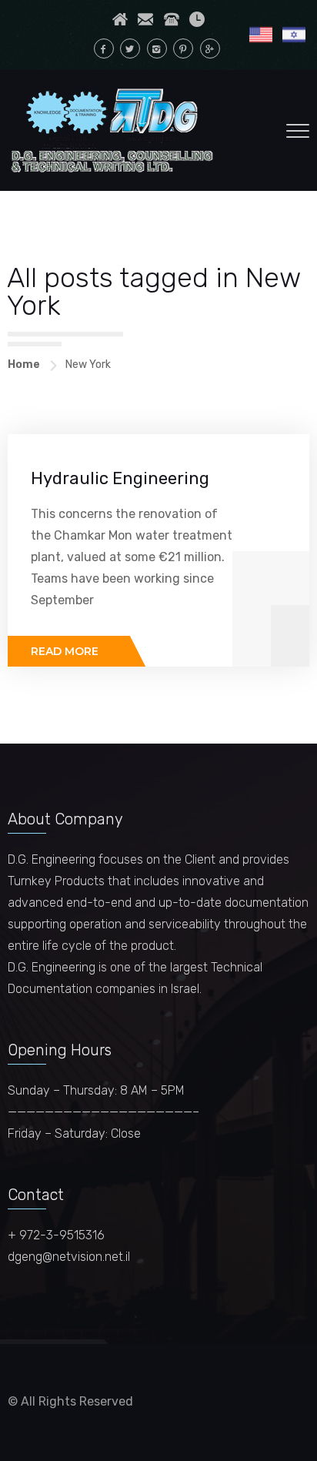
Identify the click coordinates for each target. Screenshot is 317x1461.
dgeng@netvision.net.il (69, 1256)
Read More (64, 651)
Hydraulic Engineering (120, 478)
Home (24, 364)
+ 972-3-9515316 (56, 1235)
